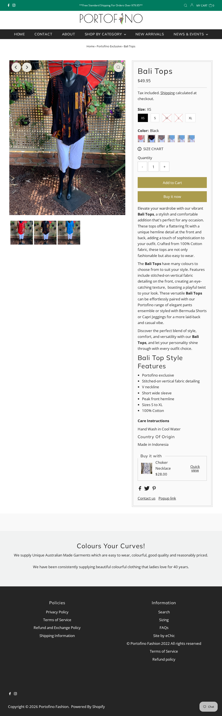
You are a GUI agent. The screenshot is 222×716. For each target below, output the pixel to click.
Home (91, 46)
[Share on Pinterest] (154, 489)
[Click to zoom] (118, 67)
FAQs (164, 627)
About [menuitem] (68, 34)
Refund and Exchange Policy (57, 627)
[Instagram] (13, 5)
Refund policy (163, 659)
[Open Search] (185, 5)
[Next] (27, 67)
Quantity (145, 157)
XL (190, 118)
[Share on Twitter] (147, 489)
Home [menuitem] (19, 34)
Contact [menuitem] (43, 34)
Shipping (167, 92)
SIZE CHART (153, 148)
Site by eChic (164, 635)
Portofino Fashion (54, 706)
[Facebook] (9, 5)
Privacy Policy (57, 611)
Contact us (146, 498)
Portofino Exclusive (109, 46)
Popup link (167, 498)
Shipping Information (57, 635)
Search (164, 611)
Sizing (164, 619)
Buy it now (172, 196)
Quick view (195, 468)
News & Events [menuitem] (189, 34)
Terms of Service (57, 619)
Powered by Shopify (88, 706)
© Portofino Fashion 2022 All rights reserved (164, 643)
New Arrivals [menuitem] (149, 34)
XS (143, 118)
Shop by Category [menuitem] (104, 34)
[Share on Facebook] (140, 489)
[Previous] (16, 67)
